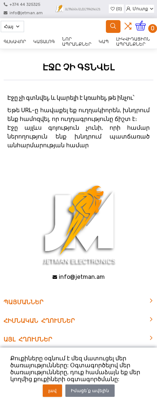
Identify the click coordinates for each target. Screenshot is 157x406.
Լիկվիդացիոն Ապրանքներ (133, 42)
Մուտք (140, 8)
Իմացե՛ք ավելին (90, 390)
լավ (52, 390)
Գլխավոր (15, 41)
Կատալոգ (44, 41)
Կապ (104, 41)
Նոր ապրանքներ (76, 42)
